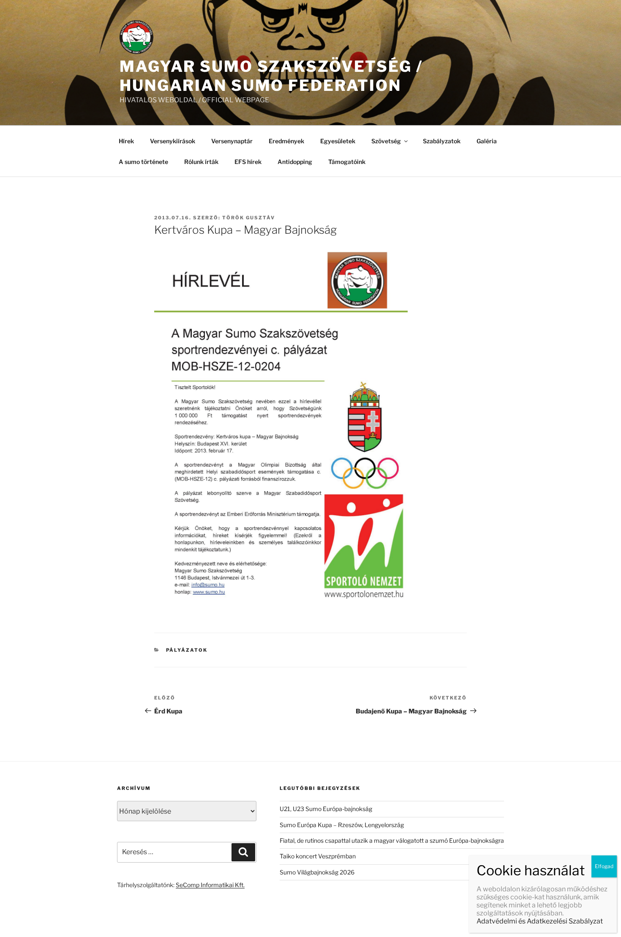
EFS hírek (247, 161)
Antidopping (295, 161)
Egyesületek (337, 141)
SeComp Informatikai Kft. (210, 884)
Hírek (126, 141)
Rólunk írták (201, 161)
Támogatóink (346, 161)
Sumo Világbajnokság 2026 (317, 872)
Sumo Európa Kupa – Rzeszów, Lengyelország (342, 824)
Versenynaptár (232, 141)
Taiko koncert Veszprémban (318, 856)
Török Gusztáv (248, 218)
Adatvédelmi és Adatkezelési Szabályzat (540, 921)
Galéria (487, 141)
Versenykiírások (172, 141)
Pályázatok (187, 650)
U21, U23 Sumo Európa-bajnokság (326, 808)
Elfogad (604, 866)
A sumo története (143, 161)
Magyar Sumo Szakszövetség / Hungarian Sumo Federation (271, 76)
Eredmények (286, 141)
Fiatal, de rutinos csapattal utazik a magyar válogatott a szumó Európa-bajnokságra (392, 840)
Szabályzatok (441, 141)
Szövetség (386, 141)
